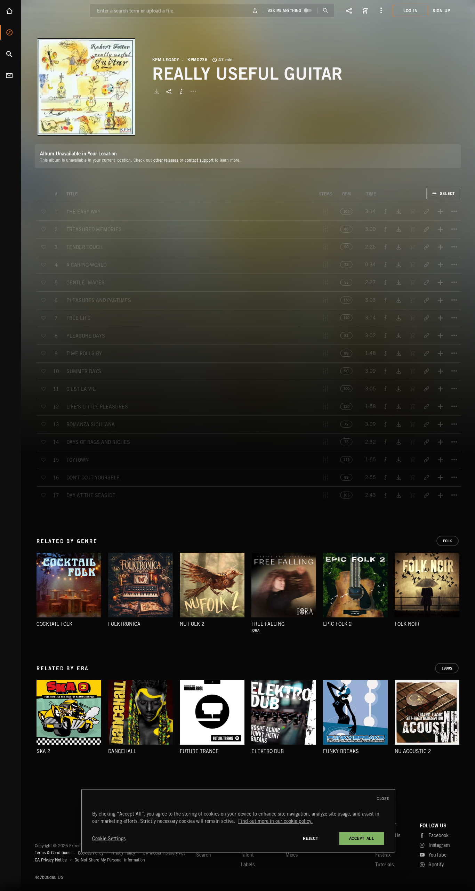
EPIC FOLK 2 (337, 624)
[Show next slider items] (466, 588)
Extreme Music (62, 828)
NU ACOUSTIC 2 (413, 751)
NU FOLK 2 (192, 624)
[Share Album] (169, 91)
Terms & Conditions (52, 852)
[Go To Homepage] (59, 10)
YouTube (437, 855)
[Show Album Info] (181, 91)
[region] (238, 821)
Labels (248, 864)
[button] (86, 87)
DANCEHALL (122, 751)
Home (10, 10)
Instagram (439, 845)
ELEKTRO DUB (267, 751)
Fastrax (383, 855)
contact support (199, 160)
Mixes (291, 855)
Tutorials (384, 864)
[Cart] (365, 10)
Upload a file (255, 10)
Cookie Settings (109, 838)
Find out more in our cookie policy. (275, 821)
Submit (325, 10)
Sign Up (441, 10)
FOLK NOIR (407, 624)
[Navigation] (381, 10)
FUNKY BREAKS (341, 751)
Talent (247, 855)
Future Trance (199, 751)
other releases (165, 160)
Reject (311, 838)
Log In (410, 10)
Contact (10, 75)
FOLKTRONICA (124, 624)
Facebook (438, 835)
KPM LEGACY (165, 59)
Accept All (362, 838)
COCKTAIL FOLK (54, 624)
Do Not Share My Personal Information (109, 860)
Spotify (436, 864)
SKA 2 (43, 751)
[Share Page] (349, 10)
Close (383, 798)
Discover (10, 32)
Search (10, 54)
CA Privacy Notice (51, 859)
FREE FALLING (267, 624)
